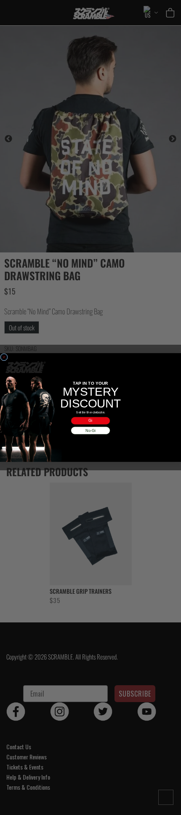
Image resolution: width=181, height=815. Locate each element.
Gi (90, 420)
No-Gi (90, 430)
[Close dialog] (4, 357)
